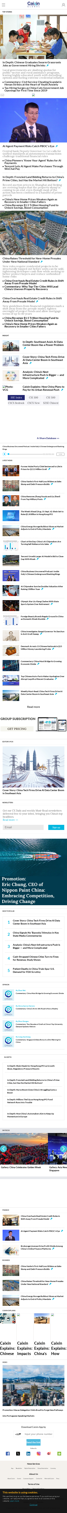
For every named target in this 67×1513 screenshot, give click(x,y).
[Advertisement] (33, 1192)
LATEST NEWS (7, 460)
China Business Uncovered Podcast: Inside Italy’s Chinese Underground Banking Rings (40, 572)
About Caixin (11, 1478)
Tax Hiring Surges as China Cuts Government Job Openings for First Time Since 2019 (34, 89)
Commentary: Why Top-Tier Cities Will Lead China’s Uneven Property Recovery (31, 288)
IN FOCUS (6, 1130)
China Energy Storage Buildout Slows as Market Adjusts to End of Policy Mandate (42, 527)
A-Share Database (48, 438)
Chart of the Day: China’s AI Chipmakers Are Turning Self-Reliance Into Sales (41, 543)
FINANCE (5, 1210)
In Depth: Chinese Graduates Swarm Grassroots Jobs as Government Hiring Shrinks (32, 64)
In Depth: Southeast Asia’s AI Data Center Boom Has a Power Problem (43, 343)
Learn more (14, 1501)
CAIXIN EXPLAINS (8, 1310)
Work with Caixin (49, 1478)
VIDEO (4, 1362)
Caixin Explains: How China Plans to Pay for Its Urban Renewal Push (43, 388)
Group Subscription (43, 1468)
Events (19, 1478)
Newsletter (19, 1468)
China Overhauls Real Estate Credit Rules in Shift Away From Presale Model (34, 282)
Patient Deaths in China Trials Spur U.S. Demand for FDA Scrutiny (33, 970)
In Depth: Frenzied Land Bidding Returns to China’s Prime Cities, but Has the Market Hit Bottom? (33, 178)
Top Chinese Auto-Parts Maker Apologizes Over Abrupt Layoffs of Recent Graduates (42, 677)
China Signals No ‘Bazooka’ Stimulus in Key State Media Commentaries (36, 934)
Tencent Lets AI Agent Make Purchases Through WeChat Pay (33, 167)
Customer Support (28, 1478)
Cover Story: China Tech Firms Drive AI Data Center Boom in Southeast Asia (43, 359)
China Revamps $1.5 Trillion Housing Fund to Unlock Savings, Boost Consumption (31, 206)
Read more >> (10, 819)
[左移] (3, 1149)
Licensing (53, 1468)
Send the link (33, 1442)
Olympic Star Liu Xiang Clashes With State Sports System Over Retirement (40, 602)
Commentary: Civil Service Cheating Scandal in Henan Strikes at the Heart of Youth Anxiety (33, 83)
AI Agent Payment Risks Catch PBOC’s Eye (28, 146)
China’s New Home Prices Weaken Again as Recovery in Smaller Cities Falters (30, 200)
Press (57, 1478)
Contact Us (39, 1478)
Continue (33, 1504)
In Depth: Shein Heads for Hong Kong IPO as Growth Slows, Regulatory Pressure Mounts (31, 1067)
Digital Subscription (29, 1468)
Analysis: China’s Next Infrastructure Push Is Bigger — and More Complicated (43, 374)
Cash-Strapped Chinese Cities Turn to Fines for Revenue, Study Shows (36, 958)
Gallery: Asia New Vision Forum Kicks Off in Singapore (23, 1169)
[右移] (63, 1149)
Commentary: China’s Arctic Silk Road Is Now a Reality (37, 1009)
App (12, 1468)
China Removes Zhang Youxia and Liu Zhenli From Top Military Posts (40, 497)
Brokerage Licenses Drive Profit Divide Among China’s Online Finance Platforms (42, 1247)
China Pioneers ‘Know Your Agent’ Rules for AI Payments (32, 161)
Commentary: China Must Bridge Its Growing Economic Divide (40, 993)
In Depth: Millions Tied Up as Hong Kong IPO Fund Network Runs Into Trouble (30, 1101)
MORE (60, 454)
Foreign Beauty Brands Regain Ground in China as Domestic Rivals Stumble (42, 617)
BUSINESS (6, 1260)
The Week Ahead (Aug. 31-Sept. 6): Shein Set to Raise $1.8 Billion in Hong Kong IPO (42, 512)
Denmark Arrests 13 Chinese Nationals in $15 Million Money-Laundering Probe (41, 647)
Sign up (56, 827)
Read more (33, 706)
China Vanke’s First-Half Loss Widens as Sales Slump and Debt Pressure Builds (41, 482)
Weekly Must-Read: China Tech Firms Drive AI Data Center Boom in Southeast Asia (42, 692)
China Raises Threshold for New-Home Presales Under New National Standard (32, 260)
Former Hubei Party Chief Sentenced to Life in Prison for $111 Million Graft (41, 467)
